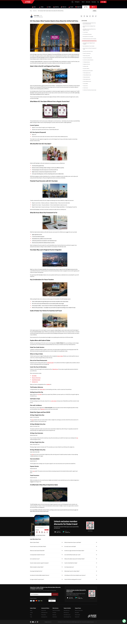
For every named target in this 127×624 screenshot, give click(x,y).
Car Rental (54, 612)
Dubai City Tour (66, 612)
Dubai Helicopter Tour (67, 617)
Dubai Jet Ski (77, 617)
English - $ (52, 600)
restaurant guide (50, 363)
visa (32, 420)
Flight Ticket (79, 7)
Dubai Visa (54, 615)
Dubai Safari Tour (67, 610)
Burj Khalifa (34, 376)
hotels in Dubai (60, 356)
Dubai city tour (55, 369)
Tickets (42, 7)
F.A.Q (31, 617)
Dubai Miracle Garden (36, 380)
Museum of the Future (36, 378)
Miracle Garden (77, 615)
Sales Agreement (44, 617)
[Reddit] (30, 622)
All (93, 7)
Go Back (94, 11)
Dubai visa (42, 409)
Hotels (49, 7)
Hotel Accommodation (56, 610)
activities (48, 384)
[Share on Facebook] (84, 16)
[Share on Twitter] (81, 16)
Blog (86, 7)
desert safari (42, 389)
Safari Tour (57, 7)
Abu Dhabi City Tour (67, 615)
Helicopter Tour (35, 382)
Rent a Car (64, 7)
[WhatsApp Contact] (124, 621)
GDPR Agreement (44, 612)
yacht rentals (53, 401)
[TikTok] (35, 622)
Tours (35, 7)
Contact (31, 612)
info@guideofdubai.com (47, 621)
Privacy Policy (43, 615)
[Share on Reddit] (90, 16)
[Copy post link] (96, 16)
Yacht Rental (55, 617)
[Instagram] (37, 622)
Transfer (71, 7)
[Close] (125, 619)
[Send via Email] (93, 16)
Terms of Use (43, 610)
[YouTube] (33, 622)
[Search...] (72, 2)
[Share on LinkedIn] (87, 16)
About (31, 610)
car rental (39, 394)
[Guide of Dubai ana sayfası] (27, 2)
